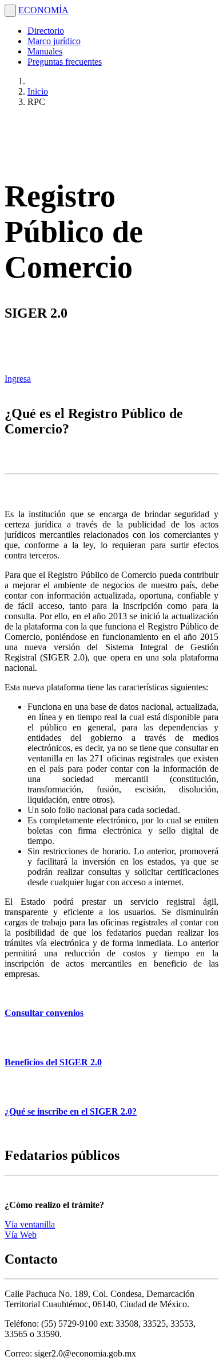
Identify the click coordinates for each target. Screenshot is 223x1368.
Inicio (37, 91)
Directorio (45, 31)
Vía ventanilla (30, 1224)
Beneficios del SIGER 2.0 (53, 1062)
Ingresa (18, 379)
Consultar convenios (44, 1013)
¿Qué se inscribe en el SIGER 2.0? (71, 1111)
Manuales (44, 51)
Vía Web (21, 1235)
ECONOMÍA (43, 10)
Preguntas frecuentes (64, 62)
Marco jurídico (54, 41)
